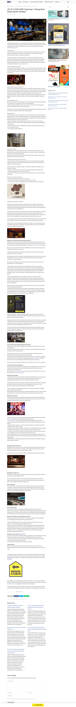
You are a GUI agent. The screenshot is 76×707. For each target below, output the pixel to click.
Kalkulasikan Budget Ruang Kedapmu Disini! (56, 45)
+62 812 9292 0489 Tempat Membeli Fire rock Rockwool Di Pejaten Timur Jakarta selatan (15, 651)
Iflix (42, 371)
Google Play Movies (20, 372)
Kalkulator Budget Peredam (36, 1)
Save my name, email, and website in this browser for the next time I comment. (22, 698)
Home (20, 1)
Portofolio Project (48, 1)
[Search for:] (58, 7)
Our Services (25, 1)
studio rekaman (35, 245)
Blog (11, 6)
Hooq (40, 371)
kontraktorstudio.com (11, 583)
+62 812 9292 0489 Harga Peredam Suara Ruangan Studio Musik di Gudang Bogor (37, 629)
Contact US (57, 1)
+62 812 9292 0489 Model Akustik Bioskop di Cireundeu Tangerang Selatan (36, 607)
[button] (38, 705)
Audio (8, 535)
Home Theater (22, 534)
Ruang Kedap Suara (12, 420)
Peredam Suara (33, 580)
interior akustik (36, 358)
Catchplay (11, 372)
